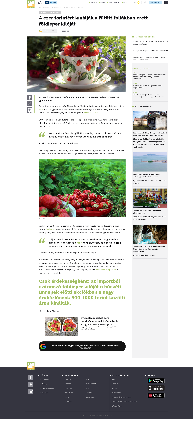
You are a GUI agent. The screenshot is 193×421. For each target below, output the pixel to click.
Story (88, 379)
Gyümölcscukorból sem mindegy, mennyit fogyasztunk (99, 319)
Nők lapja (89, 393)
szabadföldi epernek (106, 270)
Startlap (68, 379)
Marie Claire (90, 397)
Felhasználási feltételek (122, 397)
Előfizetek (155, 2)
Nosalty (67, 397)
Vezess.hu (68, 388)
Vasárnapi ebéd (114, 2)
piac (81, 7)
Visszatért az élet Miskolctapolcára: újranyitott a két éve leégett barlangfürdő (149, 249)
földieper (57, 7)
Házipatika (68, 402)
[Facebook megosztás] (29, 97)
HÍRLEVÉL (115, 384)
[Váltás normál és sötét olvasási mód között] (145, 2)
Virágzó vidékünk (50, 12)
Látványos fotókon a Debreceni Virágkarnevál (147, 212)
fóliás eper (44, 7)
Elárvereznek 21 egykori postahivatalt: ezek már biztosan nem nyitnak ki (150, 134)
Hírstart (68, 384)
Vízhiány (94, 2)
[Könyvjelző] (29, 110)
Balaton (126, 2)
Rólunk (114, 388)
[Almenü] (40, 2)
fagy (79, 242)
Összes (146, 69)
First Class (69, 393)
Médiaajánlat (117, 406)
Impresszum (116, 393)
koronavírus (70, 7)
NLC (87, 388)
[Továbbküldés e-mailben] (29, 103)
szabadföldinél (91, 113)
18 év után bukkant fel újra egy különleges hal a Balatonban (146, 175)
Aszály (102, 2)
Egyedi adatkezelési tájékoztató (124, 402)
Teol (41, 109)
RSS (113, 379)
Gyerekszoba (91, 384)
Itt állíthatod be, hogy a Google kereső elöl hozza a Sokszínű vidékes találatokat (85, 346)
